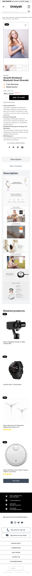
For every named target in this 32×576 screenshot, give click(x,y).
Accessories (17, 17)
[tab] (16, 159)
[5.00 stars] (7, 474)
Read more (16, 480)
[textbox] (16, 568)
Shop (7, 17)
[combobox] (14, 11)
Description (16, 159)
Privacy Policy (18, 572)
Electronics (11, 17)
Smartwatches (24, 17)
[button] (7, 429)
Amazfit (5, 75)
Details (27, 1)
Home (4, 17)
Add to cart (19, 98)
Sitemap (27, 572)
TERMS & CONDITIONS (7, 572)
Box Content (16, 166)
